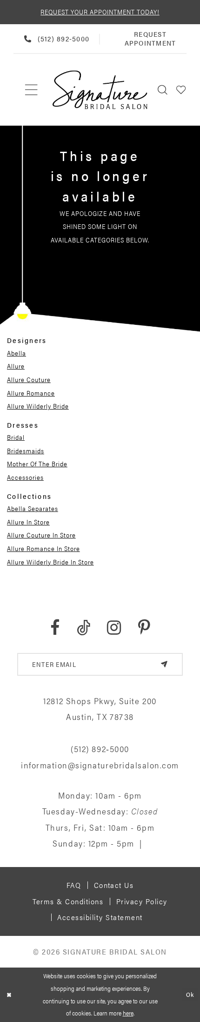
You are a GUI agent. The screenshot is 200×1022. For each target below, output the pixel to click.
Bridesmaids (25, 450)
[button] (181, 90)
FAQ (74, 885)
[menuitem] (31, 90)
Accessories (25, 477)
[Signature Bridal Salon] (100, 89)
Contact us (114, 885)
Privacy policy (141, 901)
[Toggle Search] (162, 90)
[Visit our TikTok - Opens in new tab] (83, 628)
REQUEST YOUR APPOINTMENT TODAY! (100, 11)
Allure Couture (29, 379)
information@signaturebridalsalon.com (100, 765)
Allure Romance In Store (43, 548)
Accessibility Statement (99, 917)
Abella (16, 352)
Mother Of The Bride (37, 463)
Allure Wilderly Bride (38, 405)
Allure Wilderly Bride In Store (50, 561)
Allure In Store (28, 521)
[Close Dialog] (9, 995)
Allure (16, 365)
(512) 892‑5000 (100, 748)
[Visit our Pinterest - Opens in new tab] (144, 628)
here (128, 1013)
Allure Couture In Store (41, 534)
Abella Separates (32, 508)
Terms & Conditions (68, 901)
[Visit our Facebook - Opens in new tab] (55, 628)
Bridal (16, 437)
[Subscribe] (164, 664)
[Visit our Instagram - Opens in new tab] (114, 628)
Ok (190, 994)
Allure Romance (31, 392)
